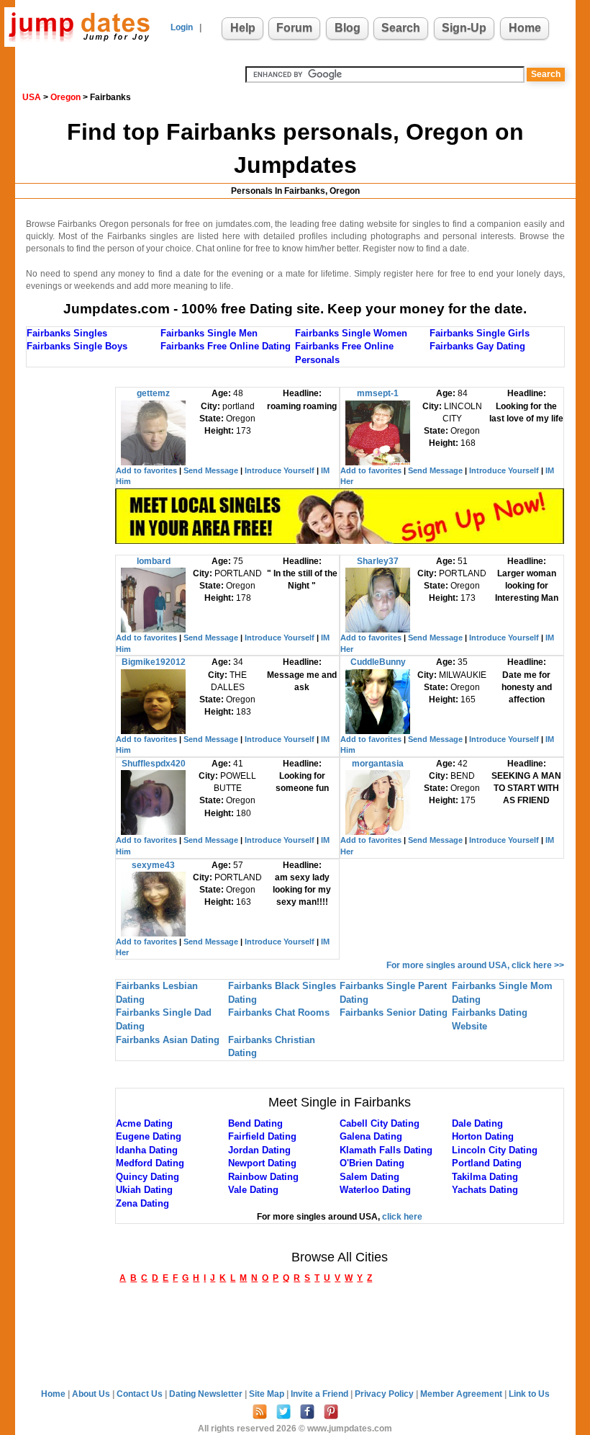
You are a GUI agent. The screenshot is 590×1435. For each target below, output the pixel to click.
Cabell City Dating (379, 1123)
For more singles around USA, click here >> (475, 965)
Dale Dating (477, 1123)
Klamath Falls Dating (386, 1150)
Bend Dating (255, 1123)
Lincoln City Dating (494, 1150)
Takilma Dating (485, 1176)
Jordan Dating (259, 1150)
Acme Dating (144, 1123)
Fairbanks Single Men (209, 333)
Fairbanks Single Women (351, 333)
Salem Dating (369, 1176)
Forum (294, 28)
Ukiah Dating (144, 1189)
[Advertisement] (83, 603)
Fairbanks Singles (67, 333)
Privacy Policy (385, 1394)
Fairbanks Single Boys (77, 346)
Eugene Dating (148, 1136)
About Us (92, 1394)
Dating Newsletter (207, 1394)
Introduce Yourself (279, 470)
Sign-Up (464, 28)
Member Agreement (462, 1394)
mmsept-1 (378, 393)
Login (182, 27)
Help (242, 28)
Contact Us (141, 1394)
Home (525, 28)
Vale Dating (253, 1189)
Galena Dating (371, 1136)
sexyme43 (153, 865)
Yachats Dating (485, 1189)
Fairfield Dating (262, 1136)
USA (31, 97)
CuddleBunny (378, 662)
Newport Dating (262, 1163)
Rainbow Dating (263, 1176)
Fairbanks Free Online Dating (225, 346)
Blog (347, 28)
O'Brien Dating (372, 1163)
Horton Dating (483, 1136)
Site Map (267, 1394)
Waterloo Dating (375, 1189)
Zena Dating (142, 1203)
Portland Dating (487, 1163)
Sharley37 (378, 561)
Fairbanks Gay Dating (477, 346)
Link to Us (529, 1394)
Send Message (210, 470)
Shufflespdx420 (154, 764)
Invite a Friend (320, 1394)
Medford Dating (150, 1163)
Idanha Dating (147, 1150)
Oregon (65, 97)
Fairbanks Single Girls (480, 333)
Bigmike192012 (154, 662)
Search (400, 28)
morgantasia (378, 764)
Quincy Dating (147, 1176)
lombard (154, 561)
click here (402, 1217)
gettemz (153, 393)
